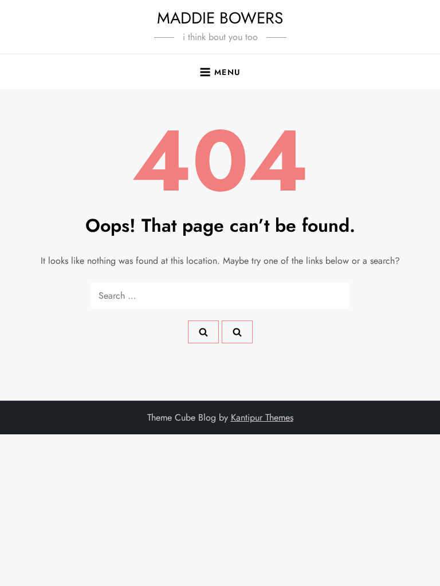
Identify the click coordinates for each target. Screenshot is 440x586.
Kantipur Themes (262, 417)
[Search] (203, 331)
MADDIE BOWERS (220, 18)
